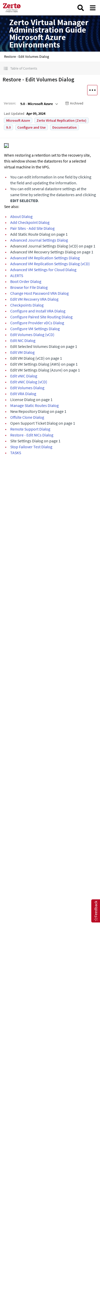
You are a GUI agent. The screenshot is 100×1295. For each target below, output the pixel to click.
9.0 (8, 127)
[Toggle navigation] (92, 8)
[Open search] (80, 8)
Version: (10, 103)
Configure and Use (31, 127)
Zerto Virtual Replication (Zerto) (61, 120)
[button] (50, 68)
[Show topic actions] (92, 90)
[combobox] (39, 103)
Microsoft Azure (18, 120)
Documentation (64, 127)
